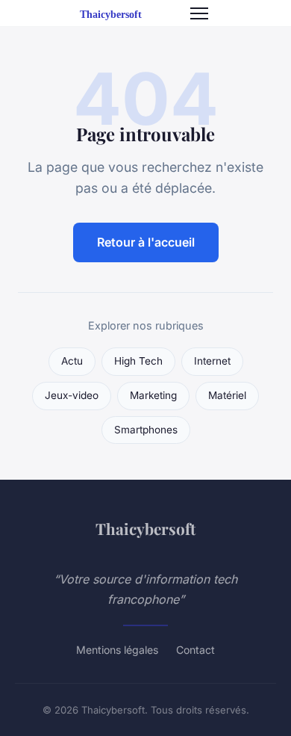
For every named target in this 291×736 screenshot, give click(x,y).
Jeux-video (71, 395)
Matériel (227, 395)
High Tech (138, 361)
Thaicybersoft (145, 528)
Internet (212, 361)
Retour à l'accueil (146, 242)
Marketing (153, 395)
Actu (72, 361)
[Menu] (199, 13)
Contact (195, 649)
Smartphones (146, 430)
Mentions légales (117, 649)
